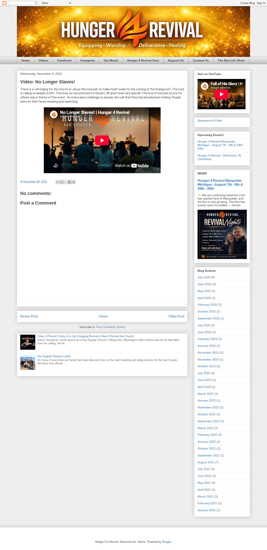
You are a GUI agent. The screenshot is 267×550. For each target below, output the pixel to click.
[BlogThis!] (62, 182)
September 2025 (209, 318)
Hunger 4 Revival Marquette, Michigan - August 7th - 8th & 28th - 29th (221, 145)
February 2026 (207, 304)
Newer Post (29, 316)
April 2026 (204, 298)
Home (25, 60)
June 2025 (205, 332)
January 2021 (207, 510)
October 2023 (207, 366)
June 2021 (205, 476)
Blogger (166, 541)
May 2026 (204, 291)
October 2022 (207, 414)
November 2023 (208, 359)
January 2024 (207, 345)
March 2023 (205, 393)
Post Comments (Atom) (110, 327)
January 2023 (207, 400)
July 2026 (204, 277)
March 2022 (205, 428)
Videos (43, 60)
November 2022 (208, 407)
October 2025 (207, 311)
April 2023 (204, 387)
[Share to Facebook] (70, 182)
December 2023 (208, 352)
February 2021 (207, 503)
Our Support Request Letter (54, 356)
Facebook (64, 60)
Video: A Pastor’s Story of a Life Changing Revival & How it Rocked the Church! (85, 336)
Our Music (111, 60)
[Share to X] (66, 182)
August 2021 (206, 462)
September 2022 (209, 421)
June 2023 (205, 380)
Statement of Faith (210, 120)
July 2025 (204, 325)
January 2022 (207, 441)
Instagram (88, 60)
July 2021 (204, 469)
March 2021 (205, 496)
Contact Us (201, 60)
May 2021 (204, 482)
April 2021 (204, 489)
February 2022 (207, 434)
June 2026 (205, 284)
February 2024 (207, 338)
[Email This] (58, 182)
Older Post (176, 316)
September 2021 (209, 455)
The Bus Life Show (231, 60)
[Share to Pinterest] (74, 182)
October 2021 (207, 448)
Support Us (176, 60)
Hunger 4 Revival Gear (143, 60)
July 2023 (204, 373)
